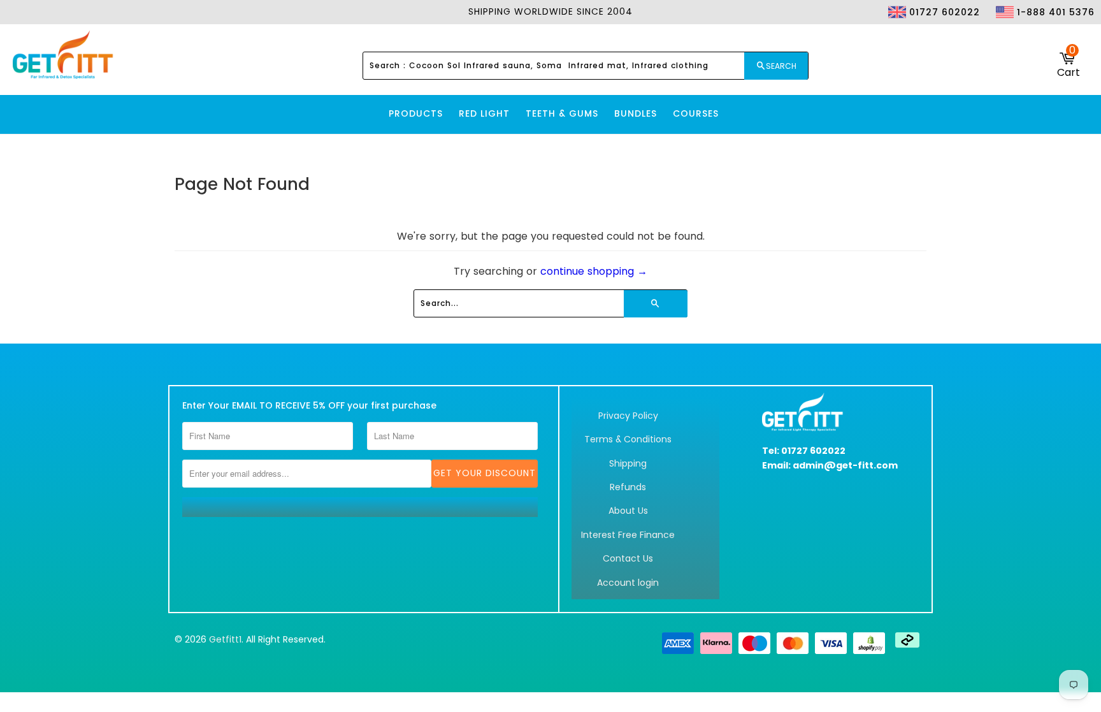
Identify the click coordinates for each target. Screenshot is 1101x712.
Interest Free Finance (628, 534)
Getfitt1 (225, 639)
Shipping (628, 463)
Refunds (628, 487)
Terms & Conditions (628, 439)
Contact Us (628, 558)
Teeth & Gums (562, 113)
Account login (628, 582)
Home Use (975, 35)
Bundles (635, 113)
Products (416, 113)
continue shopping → (593, 271)
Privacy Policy (628, 415)
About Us (628, 510)
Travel (1069, 35)
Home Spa (1025, 35)
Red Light (484, 113)
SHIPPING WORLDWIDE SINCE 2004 (550, 11)
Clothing (924, 35)
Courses (696, 113)
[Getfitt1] (64, 56)
